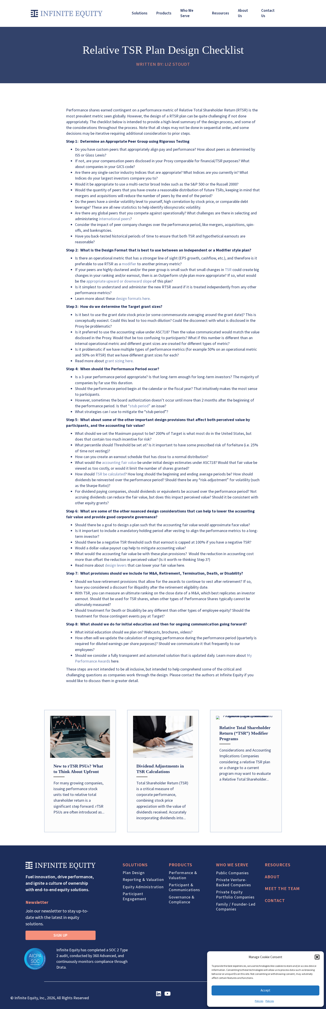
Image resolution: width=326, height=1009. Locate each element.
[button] (317, 957)
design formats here (133, 298)
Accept (265, 990)
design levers (116, 565)
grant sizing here (119, 360)
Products (163, 13)
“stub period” (139, 405)
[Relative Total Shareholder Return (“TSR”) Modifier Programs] (245, 771)
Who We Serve (186, 13)
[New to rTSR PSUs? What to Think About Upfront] (80, 771)
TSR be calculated (110, 474)
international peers (114, 218)
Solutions (139, 13)
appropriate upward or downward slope (119, 281)
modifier (129, 263)
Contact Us (268, 13)
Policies (259, 1001)
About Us (243, 13)
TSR (228, 269)
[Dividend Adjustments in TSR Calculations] (163, 771)
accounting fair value (119, 462)
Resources (220, 13)
